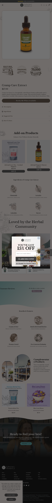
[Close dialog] (39, 238)
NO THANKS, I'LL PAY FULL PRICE (26, 263)
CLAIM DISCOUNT (26, 259)
